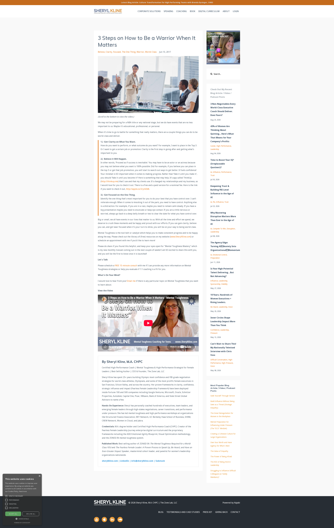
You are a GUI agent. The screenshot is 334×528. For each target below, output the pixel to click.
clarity (109, 52)
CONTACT (235, 512)
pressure (213, 333)
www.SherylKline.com (180, 236)
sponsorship (215, 284)
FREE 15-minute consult (126, 265)
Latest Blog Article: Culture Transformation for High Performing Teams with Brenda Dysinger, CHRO (167, 2)
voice (230, 307)
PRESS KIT (207, 512)
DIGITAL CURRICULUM (209, 11)
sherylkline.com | (111, 461)
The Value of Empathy (219, 451)
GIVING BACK (221, 512)
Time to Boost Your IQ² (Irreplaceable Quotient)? (222, 164)
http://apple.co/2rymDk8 (137, 189)
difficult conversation (218, 360)
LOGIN (236, 11)
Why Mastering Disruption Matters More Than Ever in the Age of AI (223, 218)
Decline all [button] (30, 514)
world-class (151, 52)
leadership (214, 149)
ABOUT (226, 11)
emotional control (220, 255)
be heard (214, 307)
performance (226, 172)
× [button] (39, 476)
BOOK (192, 11)
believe (101, 52)
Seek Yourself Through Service (222, 396)
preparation (215, 258)
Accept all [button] (13, 514)
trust (212, 175)
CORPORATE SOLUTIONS (149, 11)
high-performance (223, 146)
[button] (6, 496)
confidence (214, 330)
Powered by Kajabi (231, 502)
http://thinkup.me (109, 181)
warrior (140, 52)
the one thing (129, 52)
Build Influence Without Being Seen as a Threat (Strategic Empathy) (222, 404)
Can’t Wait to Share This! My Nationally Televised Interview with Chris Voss (223, 349)
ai (211, 172)
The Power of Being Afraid (221, 456)
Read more (23, 491)
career (213, 146)
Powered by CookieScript (22, 523)
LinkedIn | (125, 461)
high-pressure (227, 363)
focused (117, 52)
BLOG (160, 512)
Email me (131, 281)
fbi (214, 202)
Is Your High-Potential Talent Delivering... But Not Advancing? (222, 272)
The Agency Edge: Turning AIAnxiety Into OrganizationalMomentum (223, 246)
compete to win (219, 229)
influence (216, 172)
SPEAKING (168, 11)
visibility (224, 284)
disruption (231, 229)
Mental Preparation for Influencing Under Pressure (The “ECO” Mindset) (221, 425)
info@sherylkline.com (142, 461)
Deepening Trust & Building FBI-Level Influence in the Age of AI (222, 192)
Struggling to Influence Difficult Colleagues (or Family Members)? (223, 474)
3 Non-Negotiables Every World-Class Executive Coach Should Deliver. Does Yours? (222, 109)
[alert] (22, 499)
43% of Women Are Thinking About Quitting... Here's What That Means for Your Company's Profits (222, 134)
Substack (160, 461)
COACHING (181, 11)
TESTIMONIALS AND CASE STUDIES (183, 512)
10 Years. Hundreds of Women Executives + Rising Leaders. (221, 299)
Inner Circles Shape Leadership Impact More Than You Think (222, 321)
